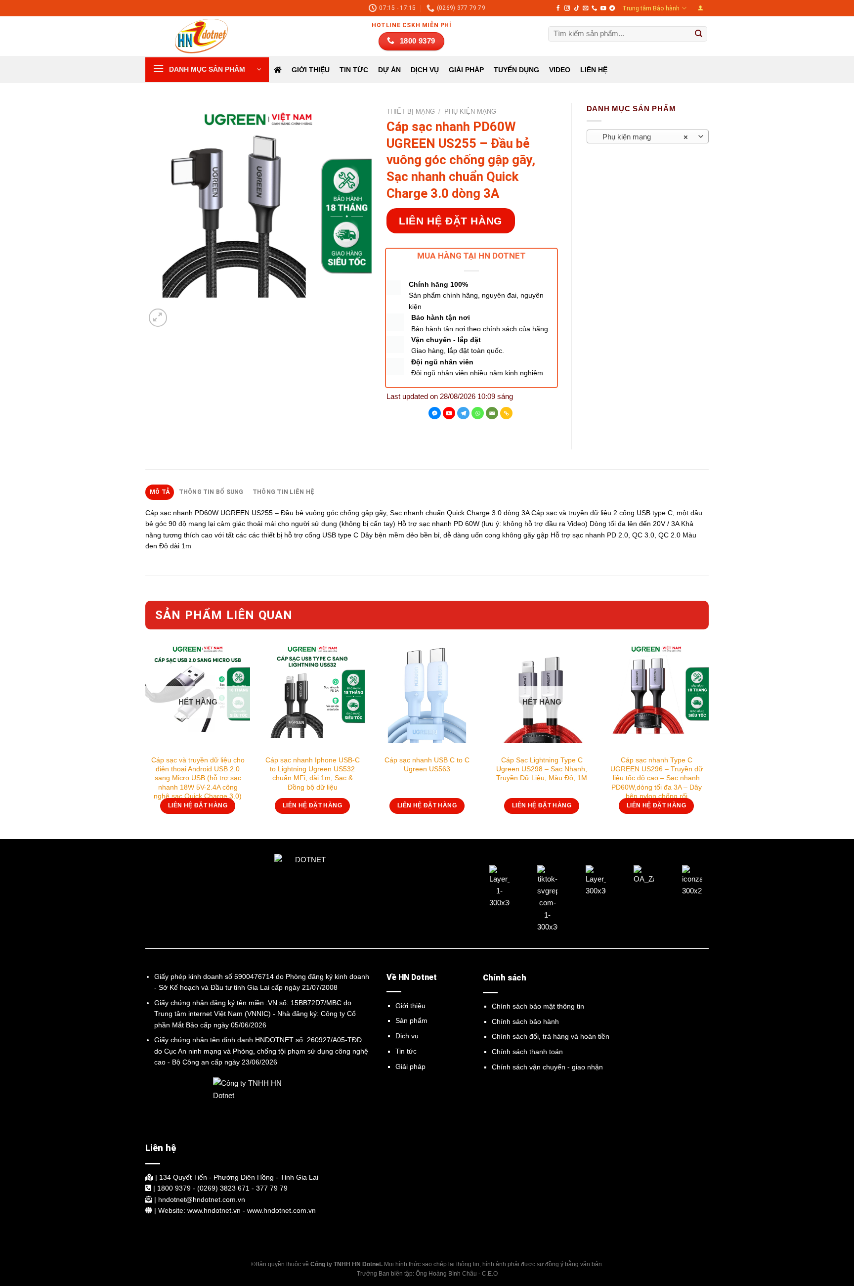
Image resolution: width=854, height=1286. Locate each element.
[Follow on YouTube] (603, 8)
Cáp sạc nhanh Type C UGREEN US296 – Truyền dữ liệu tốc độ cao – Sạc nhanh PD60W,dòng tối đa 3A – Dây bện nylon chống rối (656, 778)
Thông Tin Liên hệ (283, 491)
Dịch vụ (407, 1036)
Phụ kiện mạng (470, 111)
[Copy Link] (506, 413)
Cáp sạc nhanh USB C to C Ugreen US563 (427, 764)
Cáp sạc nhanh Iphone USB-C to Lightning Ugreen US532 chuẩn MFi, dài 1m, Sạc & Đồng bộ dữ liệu (312, 773)
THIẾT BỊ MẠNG (410, 111)
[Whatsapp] (477, 413)
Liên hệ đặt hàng (450, 220)
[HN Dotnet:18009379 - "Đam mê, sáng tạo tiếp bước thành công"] (194, 36)
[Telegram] (463, 413)
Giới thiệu (311, 70)
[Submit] (699, 34)
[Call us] (594, 8)
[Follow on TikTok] (576, 8)
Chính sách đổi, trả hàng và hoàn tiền (550, 1036)
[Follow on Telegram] (612, 8)
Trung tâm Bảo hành (651, 8)
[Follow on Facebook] (558, 8)
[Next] (708, 740)
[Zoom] (158, 318)
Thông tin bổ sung (211, 491)
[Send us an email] (585, 8)
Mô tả (160, 491)
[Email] (492, 413)
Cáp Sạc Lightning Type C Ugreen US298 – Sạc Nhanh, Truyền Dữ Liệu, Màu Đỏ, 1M (541, 769)
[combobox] (648, 136)
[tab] (159, 492)
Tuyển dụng (516, 70)
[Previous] (145, 740)
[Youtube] (449, 413)
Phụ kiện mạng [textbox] (642, 137)
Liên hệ (593, 70)
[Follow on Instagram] (567, 8)
